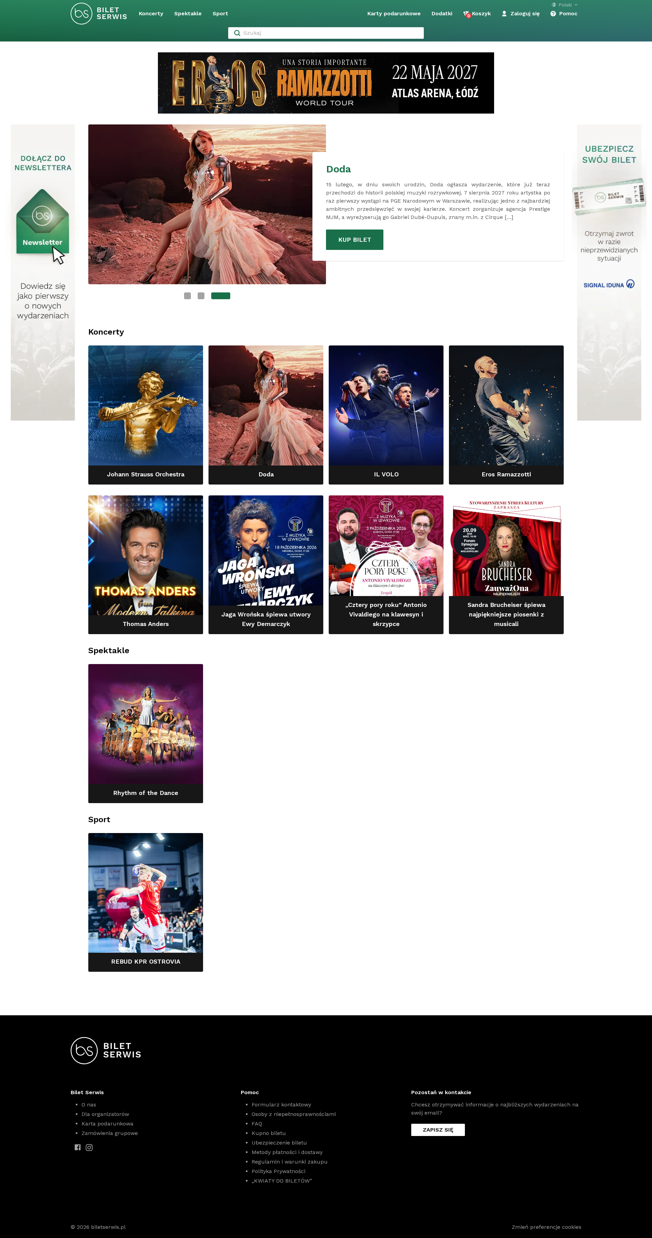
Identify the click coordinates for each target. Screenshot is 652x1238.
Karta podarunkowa (107, 1123)
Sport (220, 13)
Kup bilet (354, 239)
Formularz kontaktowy (281, 1104)
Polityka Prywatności (278, 1171)
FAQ (257, 1123)
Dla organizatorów (105, 1114)
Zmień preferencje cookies (546, 1227)
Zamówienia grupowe (110, 1133)
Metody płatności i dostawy (287, 1152)
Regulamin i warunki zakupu (290, 1161)
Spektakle (188, 13)
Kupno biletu (269, 1133)
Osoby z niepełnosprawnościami (294, 1114)
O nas (89, 1104)
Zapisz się (438, 1129)
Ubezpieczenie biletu (279, 1142)
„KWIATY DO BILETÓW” (282, 1180)
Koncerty (151, 13)
